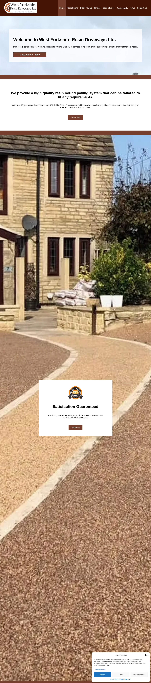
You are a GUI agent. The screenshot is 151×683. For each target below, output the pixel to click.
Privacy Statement (125, 679)
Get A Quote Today (30, 54)
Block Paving (86, 8)
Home (61, 8)
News (132, 8)
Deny (121, 675)
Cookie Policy (114, 679)
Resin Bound (72, 8)
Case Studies (109, 8)
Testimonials (75, 428)
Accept (102, 675)
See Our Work (76, 117)
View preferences (139, 675)
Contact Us (142, 8)
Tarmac (97, 8)
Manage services (100, 669)
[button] (146, 655)
